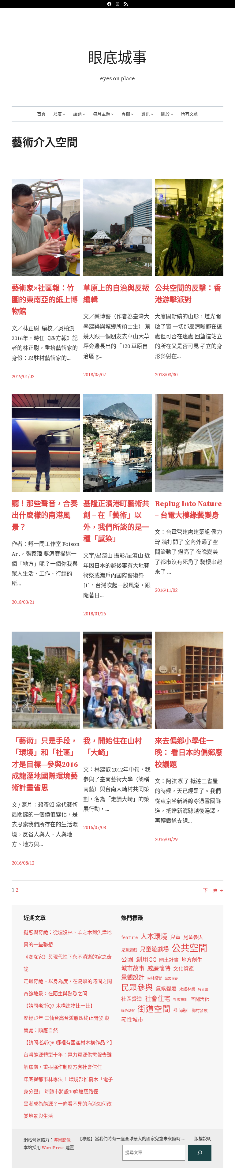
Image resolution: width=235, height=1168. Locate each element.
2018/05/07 (94, 374)
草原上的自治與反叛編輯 (116, 294)
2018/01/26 (94, 613)
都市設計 (181, 1010)
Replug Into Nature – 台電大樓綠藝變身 (188, 509)
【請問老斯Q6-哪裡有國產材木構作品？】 (69, 1042)
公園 (127, 960)
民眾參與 (137, 987)
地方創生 (191, 959)
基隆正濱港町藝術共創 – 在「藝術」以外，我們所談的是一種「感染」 (116, 521)
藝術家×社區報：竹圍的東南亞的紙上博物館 (45, 300)
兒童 (175, 937)
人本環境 (153, 936)
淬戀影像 (62, 1140)
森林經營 (154, 978)
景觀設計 (132, 977)
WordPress (53, 1147)
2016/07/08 (94, 827)
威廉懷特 (158, 968)
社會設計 (180, 999)
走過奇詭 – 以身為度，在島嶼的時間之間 (68, 981)
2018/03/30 (166, 374)
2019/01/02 (23, 376)
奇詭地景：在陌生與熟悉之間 (55, 993)
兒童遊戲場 (154, 949)
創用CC (146, 960)
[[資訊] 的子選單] (152, 114)
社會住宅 (157, 998)
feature (129, 937)
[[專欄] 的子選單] (132, 114)
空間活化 (200, 999)
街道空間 (153, 1009)
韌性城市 (132, 1019)
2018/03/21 (23, 602)
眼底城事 (117, 57)
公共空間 (189, 948)
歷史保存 (171, 978)
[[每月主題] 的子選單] (112, 114)
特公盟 (203, 989)
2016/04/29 (166, 839)
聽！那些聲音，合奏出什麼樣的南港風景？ (45, 515)
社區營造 (131, 999)
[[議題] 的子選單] (84, 114)
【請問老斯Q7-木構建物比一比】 (59, 1005)
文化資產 (183, 968)
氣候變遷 (166, 988)
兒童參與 (193, 937)
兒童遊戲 (129, 949)
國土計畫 (169, 960)
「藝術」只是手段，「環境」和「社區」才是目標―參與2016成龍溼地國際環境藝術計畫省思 (45, 764)
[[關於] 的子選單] (172, 114)
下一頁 (213, 890)
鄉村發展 (200, 1010)
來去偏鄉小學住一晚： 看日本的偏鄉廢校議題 (188, 752)
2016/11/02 (166, 590)
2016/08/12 (23, 862)
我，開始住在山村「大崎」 (112, 746)
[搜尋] (199, 1153)
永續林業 (187, 989)
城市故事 (132, 968)
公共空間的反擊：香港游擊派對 (188, 294)
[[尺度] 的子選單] (64, 114)
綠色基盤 (128, 1010)
